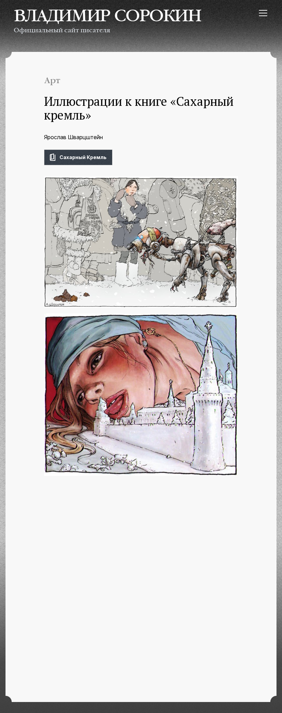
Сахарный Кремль (83, 157)
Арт (52, 81)
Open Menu (263, 13)
